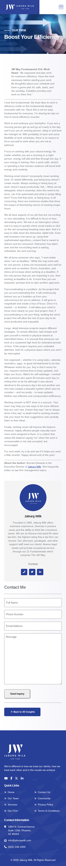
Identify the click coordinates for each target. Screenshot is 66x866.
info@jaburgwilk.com (19, 840)
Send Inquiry (17, 693)
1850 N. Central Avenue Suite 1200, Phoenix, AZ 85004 (21, 830)
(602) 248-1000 (17, 847)
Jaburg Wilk (34, 466)
